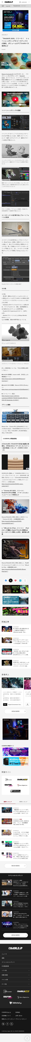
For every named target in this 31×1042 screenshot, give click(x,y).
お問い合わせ (19, 1015)
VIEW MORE (16, 711)
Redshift (3, 49)
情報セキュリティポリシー (8, 1019)
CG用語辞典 (5, 966)
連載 (3, 958)
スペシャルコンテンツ (8, 962)
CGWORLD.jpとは (6, 1012)
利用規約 (18, 1012)
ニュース (8, 6)
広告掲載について (6, 1015)
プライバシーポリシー (21, 1019)
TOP (3, 6)
